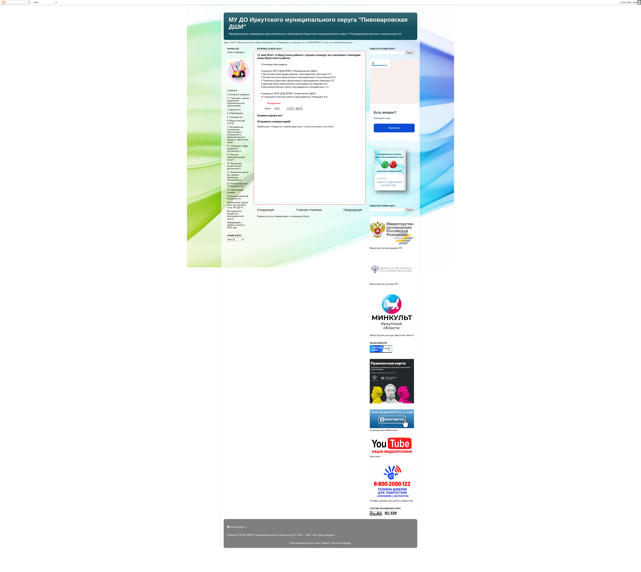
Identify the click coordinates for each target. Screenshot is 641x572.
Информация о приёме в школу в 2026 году (236, 225)
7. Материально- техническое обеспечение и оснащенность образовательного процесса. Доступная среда (237, 135)
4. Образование (235, 113)
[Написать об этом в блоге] (291, 108)
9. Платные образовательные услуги (236, 157)
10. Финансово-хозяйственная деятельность (234, 166)
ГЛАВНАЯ (232, 91)
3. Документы (234, 109)
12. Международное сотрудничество (237, 184)
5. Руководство (235, 117)
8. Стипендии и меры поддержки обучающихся (237, 148)
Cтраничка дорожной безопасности (237, 197)
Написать (394, 127)
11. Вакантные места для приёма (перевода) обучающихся (237, 176)
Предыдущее (353, 210)
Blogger (347, 543)
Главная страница (309, 210)
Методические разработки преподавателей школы (235, 215)
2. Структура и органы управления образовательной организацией (238, 102)
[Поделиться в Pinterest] (301, 108)
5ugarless (325, 543)
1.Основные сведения (238, 94)
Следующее (265, 210)
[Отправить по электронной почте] (288, 108)
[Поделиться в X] (294, 108)
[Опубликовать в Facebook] (297, 108)
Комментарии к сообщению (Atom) (292, 216)
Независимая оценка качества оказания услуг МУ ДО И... (237, 205)
